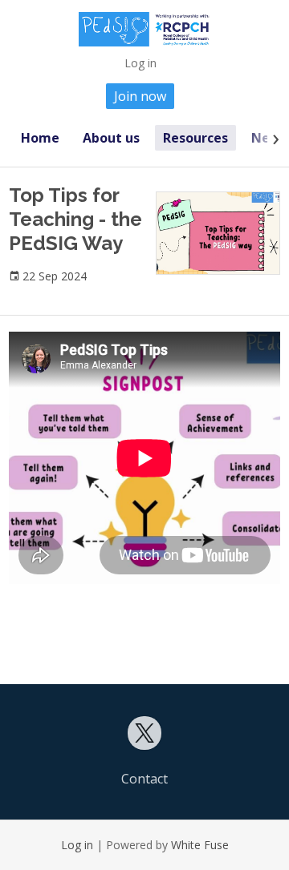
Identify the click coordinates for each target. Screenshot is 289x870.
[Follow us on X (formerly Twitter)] (144, 733)
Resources (195, 138)
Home (40, 138)
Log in (140, 62)
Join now (140, 96)
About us (111, 138)
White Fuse (200, 844)
